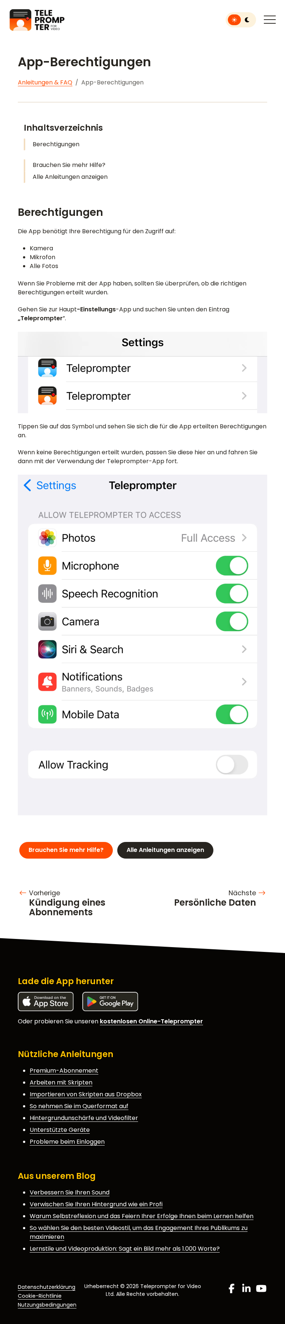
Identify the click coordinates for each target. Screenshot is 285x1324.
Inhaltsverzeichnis (63, 128)
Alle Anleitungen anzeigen (70, 177)
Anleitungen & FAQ (45, 82)
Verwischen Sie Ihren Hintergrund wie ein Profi (96, 1204)
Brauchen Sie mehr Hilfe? (69, 165)
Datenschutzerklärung (46, 1287)
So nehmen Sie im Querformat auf (79, 1106)
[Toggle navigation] (269, 20)
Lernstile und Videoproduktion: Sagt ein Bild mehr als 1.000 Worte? (125, 1248)
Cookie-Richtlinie (40, 1296)
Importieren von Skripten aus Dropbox (86, 1094)
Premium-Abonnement (64, 1070)
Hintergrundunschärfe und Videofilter (84, 1118)
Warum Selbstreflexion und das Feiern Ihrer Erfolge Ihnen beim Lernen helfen (141, 1216)
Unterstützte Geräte (60, 1130)
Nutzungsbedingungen (47, 1304)
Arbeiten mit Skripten (61, 1082)
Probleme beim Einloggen (67, 1141)
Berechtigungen (56, 144)
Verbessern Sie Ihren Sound (69, 1192)
